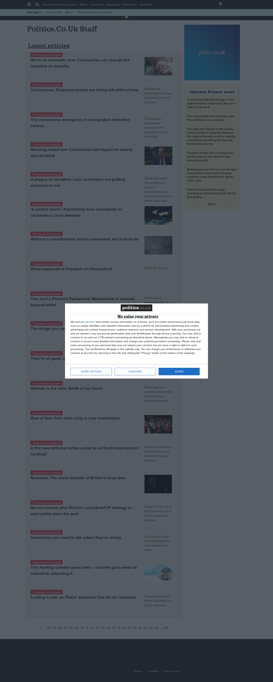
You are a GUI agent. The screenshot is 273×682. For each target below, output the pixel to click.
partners (90, 322)
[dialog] (136, 340)
